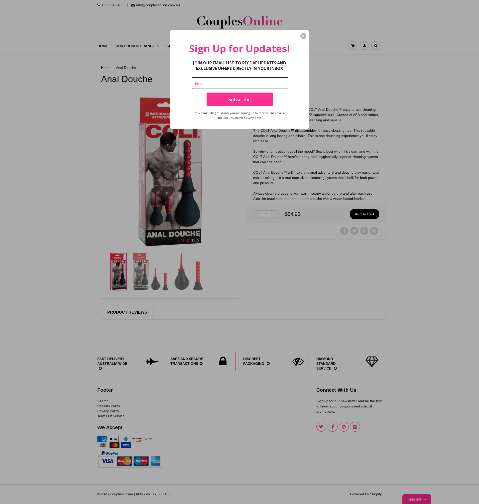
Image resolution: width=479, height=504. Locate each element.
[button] (303, 36)
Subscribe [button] (239, 99)
